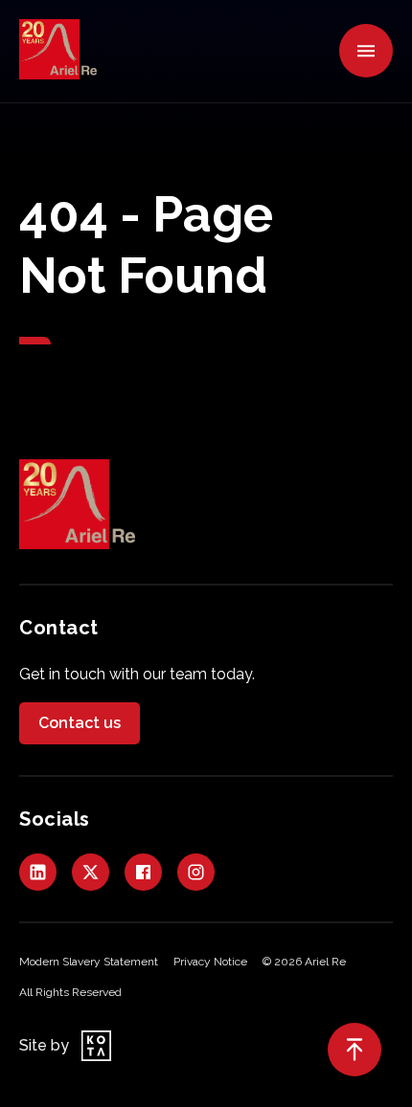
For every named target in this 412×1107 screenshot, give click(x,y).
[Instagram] (196, 872)
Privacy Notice (210, 961)
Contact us (79, 723)
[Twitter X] (90, 872)
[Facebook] (143, 872)
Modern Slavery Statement (88, 961)
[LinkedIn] (38, 872)
